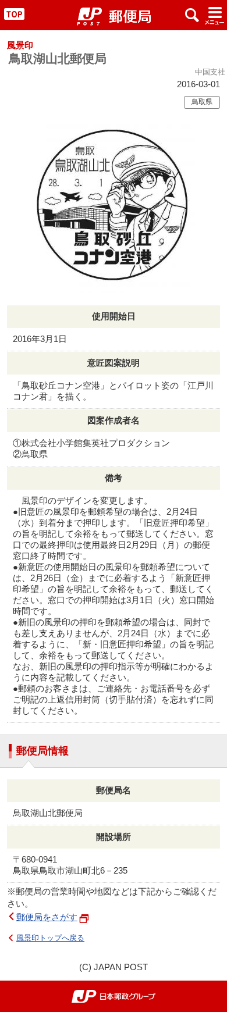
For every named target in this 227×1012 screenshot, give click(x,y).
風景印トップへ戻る (50, 937)
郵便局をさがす (46, 917)
